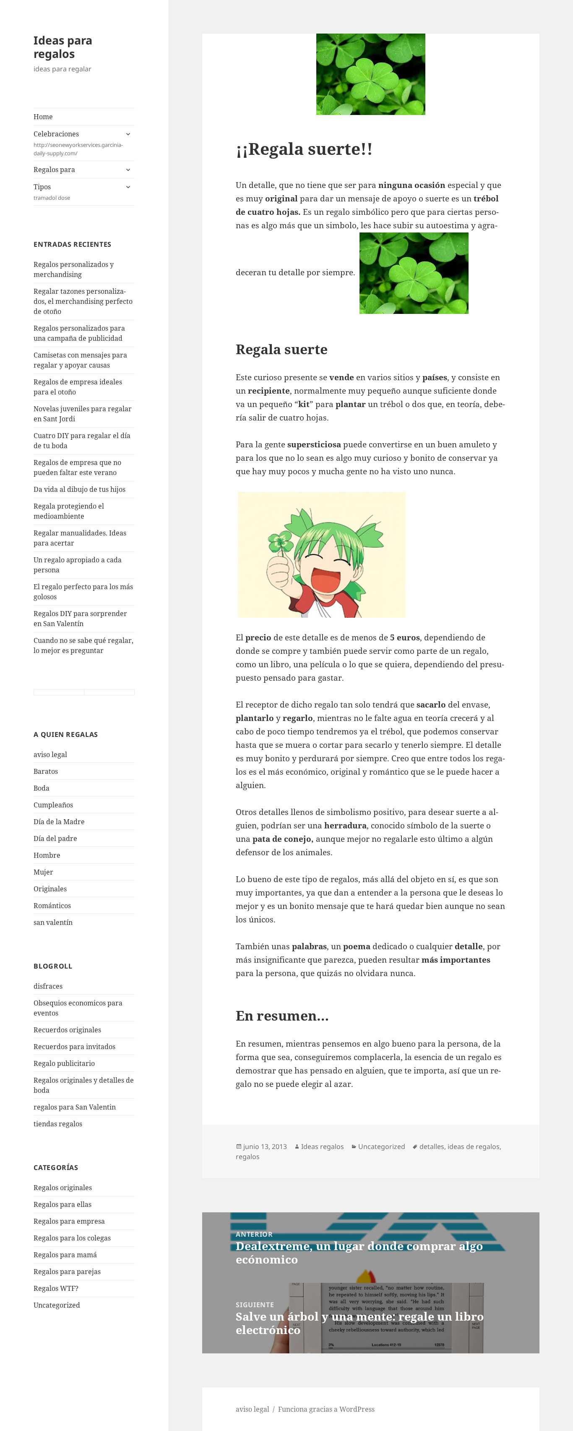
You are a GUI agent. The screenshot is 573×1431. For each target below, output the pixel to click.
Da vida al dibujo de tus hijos (79, 489)
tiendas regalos (58, 1123)
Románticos (52, 905)
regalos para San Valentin (75, 1107)
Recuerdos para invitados (74, 1046)
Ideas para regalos (63, 46)
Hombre (47, 855)
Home (43, 116)
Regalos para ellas (62, 1204)
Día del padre (55, 838)
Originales (50, 888)
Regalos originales (63, 1187)
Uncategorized (57, 1305)
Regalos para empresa (69, 1221)
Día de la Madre (59, 821)
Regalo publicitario (64, 1063)
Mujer (43, 872)
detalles (431, 1146)
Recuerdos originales (67, 1029)
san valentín (53, 922)
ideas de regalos (474, 1146)
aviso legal (50, 754)
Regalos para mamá (65, 1254)
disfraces (48, 986)
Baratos (46, 771)
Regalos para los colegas (72, 1238)
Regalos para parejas (67, 1271)
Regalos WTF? (56, 1288)
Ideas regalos (322, 1146)
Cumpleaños (53, 805)
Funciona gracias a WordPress (326, 1409)
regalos (248, 1156)
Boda (41, 788)
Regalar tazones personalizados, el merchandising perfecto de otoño (83, 301)
